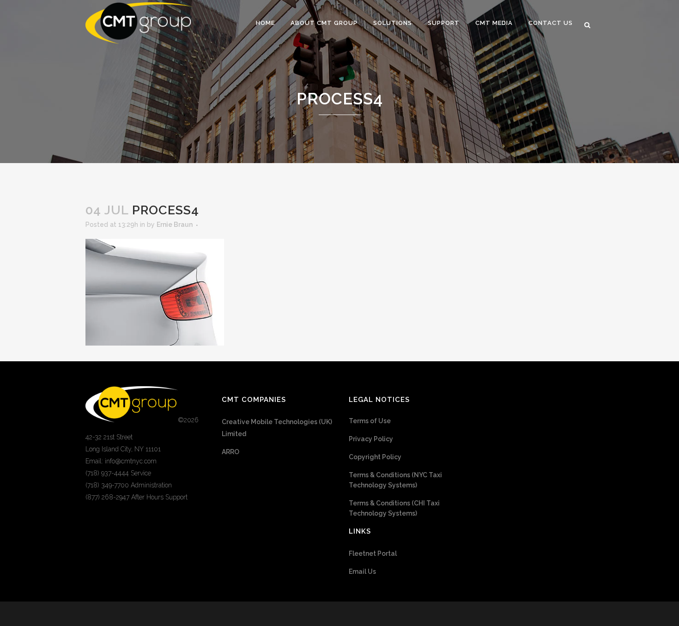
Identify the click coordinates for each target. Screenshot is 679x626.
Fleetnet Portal (373, 553)
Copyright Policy (375, 457)
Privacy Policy (371, 439)
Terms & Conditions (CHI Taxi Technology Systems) (394, 508)
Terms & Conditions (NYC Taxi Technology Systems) (395, 480)
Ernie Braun (175, 224)
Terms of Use (370, 421)
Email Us (362, 571)
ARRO (230, 452)
